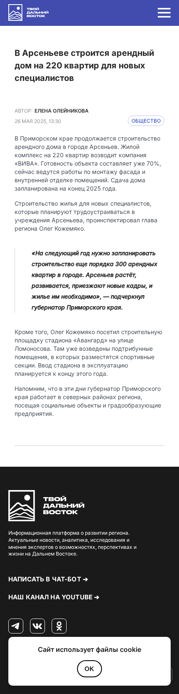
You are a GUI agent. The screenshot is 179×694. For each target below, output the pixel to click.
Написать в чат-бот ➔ (48, 579)
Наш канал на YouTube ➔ (53, 597)
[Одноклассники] (59, 626)
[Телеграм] (15, 626)
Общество (146, 121)
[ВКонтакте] (37, 626)
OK (89, 668)
